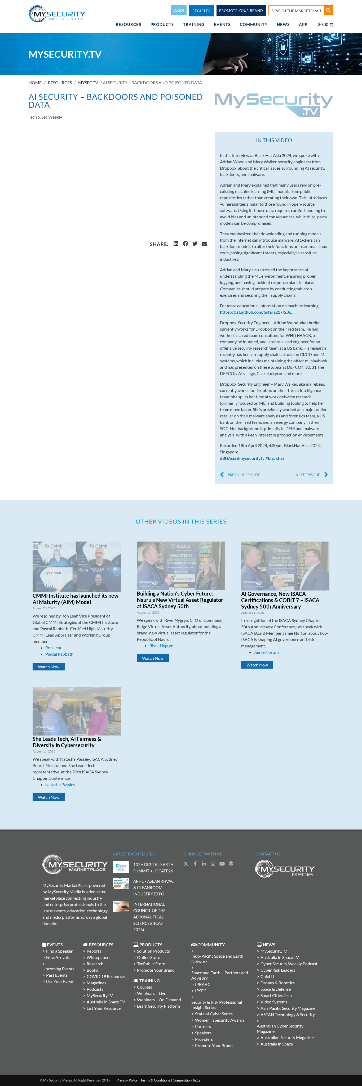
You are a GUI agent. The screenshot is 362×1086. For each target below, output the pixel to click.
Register (201, 11)
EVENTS (222, 24)
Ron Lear (53, 647)
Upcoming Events (58, 968)
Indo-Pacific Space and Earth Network (217, 958)
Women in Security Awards (219, 1019)
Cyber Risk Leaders (278, 969)
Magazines (96, 982)
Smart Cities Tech (276, 995)
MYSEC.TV (88, 82)
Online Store (148, 957)
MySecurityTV (100, 995)
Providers (204, 1039)
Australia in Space (277, 1043)
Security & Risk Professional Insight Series (216, 1004)
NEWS (283, 24)
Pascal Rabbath (59, 653)
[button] (176, 244)
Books (92, 969)
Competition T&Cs (187, 1080)
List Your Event (60, 981)
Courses (144, 986)
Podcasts (95, 989)
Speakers (203, 1032)
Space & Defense (276, 989)
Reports (94, 950)
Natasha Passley (60, 784)
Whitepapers (99, 957)
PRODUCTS (162, 24)
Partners (203, 1026)
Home (35, 82)
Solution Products (153, 950)
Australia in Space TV (106, 1001)
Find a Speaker (59, 950)
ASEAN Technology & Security (288, 1014)
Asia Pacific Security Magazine (288, 1008)
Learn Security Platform (158, 1005)
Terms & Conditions (155, 1080)
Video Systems (274, 1001)
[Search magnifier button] (328, 10)
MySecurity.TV (274, 950)
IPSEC (200, 990)
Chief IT (268, 976)
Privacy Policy (127, 1080)
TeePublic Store (151, 963)
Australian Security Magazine (287, 1037)
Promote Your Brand (156, 969)
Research (95, 963)
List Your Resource (104, 1008)
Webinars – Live (151, 993)
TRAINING (194, 24)
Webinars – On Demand (159, 999)
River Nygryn (161, 645)
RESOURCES (128, 24)
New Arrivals (58, 957)
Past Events (57, 974)
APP (303, 24)
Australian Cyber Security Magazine (280, 1028)
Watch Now (48, 666)
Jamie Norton (266, 652)
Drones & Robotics (278, 982)
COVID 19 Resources (106, 976)
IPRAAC (202, 984)
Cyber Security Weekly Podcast (289, 963)
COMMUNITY (254, 24)
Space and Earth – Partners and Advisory (219, 975)
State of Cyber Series (214, 1013)
